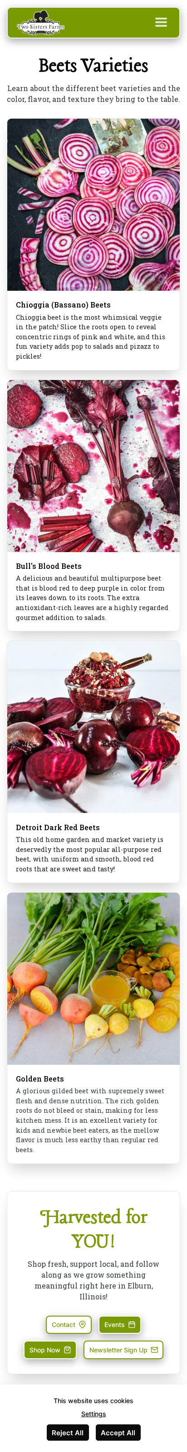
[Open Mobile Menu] (161, 23)
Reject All (68, 1432)
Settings (93, 1414)
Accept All (118, 1432)
